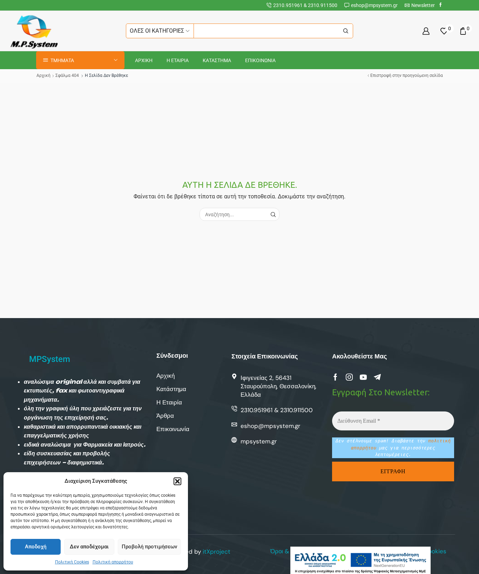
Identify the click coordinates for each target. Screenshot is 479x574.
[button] (177, 481)
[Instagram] (349, 377)
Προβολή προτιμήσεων (149, 546)
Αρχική (43, 75)
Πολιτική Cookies (72, 562)
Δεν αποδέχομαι (89, 546)
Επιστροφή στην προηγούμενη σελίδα (406, 75)
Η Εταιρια (178, 60)
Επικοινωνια (260, 60)
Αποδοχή (35, 546)
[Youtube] (363, 377)
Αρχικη (144, 60)
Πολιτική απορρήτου (113, 562)
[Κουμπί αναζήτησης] (346, 31)
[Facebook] (440, 5)
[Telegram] (377, 377)
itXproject (216, 551)
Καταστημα (217, 60)
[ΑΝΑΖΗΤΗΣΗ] (273, 214)
